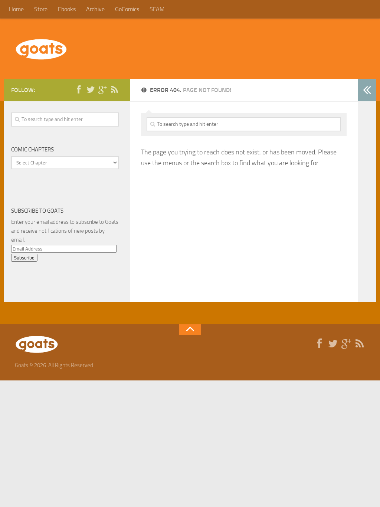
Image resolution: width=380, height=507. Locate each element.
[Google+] (102, 89)
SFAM (157, 9)
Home (16, 9)
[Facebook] (78, 89)
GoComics (127, 9)
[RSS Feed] (114, 89)
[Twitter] (90, 89)
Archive (95, 9)
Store (41, 9)
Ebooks (67, 9)
